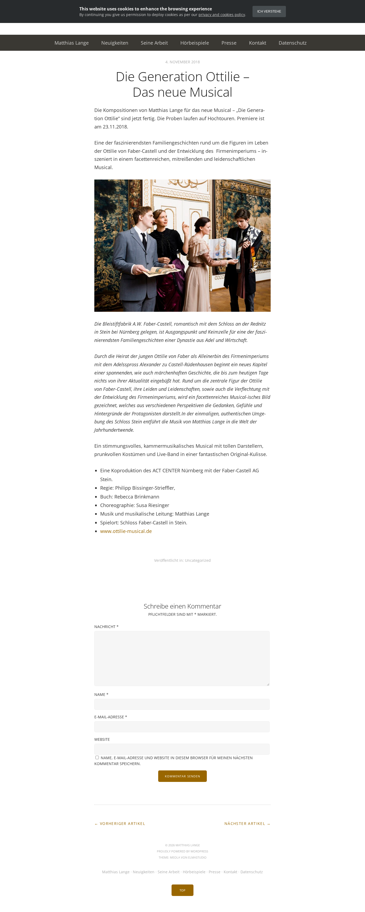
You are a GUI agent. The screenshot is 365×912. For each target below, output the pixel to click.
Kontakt (257, 43)
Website (102, 739)
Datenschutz (292, 43)
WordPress (199, 851)
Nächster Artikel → (247, 823)
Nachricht (106, 626)
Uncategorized (198, 560)
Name (101, 694)
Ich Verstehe (269, 11)
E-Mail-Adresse (110, 716)
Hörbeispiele (194, 43)
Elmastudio (197, 857)
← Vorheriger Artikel (119, 823)
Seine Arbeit (154, 43)
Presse (229, 43)
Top (182, 890)
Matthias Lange (72, 43)
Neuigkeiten (114, 43)
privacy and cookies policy (222, 14)
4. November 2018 (182, 61)
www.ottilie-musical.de (126, 531)
